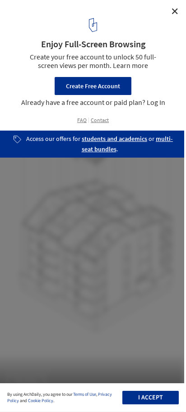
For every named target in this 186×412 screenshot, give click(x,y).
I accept (150, 397)
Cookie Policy (40, 401)
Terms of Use (84, 394)
